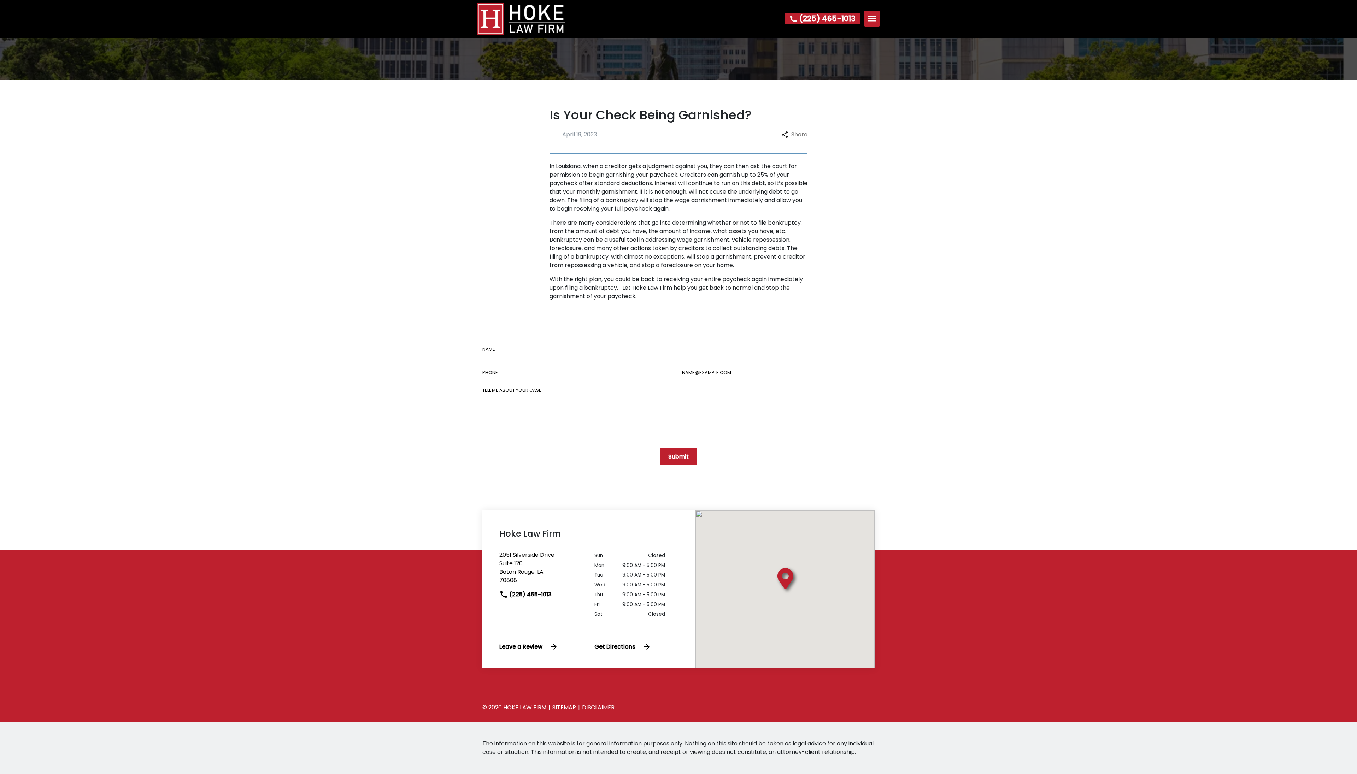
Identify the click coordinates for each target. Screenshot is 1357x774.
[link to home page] (521, 18)
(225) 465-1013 (530, 594)
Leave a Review (520, 647)
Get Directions (614, 647)
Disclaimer (598, 707)
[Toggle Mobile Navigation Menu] (872, 19)
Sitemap (564, 707)
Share (799, 134)
